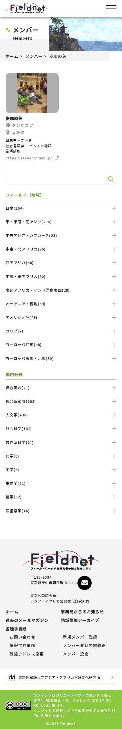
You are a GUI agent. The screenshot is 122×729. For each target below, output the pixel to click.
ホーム (12, 56)
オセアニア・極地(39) (26, 303)
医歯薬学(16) (18, 510)
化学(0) (13, 456)
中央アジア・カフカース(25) (31, 235)
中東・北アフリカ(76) (26, 249)
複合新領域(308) (21, 401)
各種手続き (16, 628)
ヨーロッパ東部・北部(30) (30, 358)
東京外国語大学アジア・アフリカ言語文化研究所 (59, 677)
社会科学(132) (19, 428)
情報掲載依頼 (22, 645)
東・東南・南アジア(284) (29, 221)
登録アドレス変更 (27, 654)
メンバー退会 (76, 654)
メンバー (34, 56)
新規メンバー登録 (80, 637)
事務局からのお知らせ (82, 611)
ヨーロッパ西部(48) (24, 344)
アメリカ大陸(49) (21, 317)
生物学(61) (16, 483)
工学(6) (13, 469)
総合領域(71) (18, 387)
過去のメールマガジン (27, 620)
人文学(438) (17, 415)
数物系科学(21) (20, 442)
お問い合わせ (22, 637)
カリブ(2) (15, 331)
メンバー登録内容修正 (84, 645)
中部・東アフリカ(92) (26, 276)
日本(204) (15, 208)
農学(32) (14, 497)
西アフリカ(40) (20, 262)
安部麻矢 (57, 56)
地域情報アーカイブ (80, 620)
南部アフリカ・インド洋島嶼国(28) (38, 290)
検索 (110, 179)
